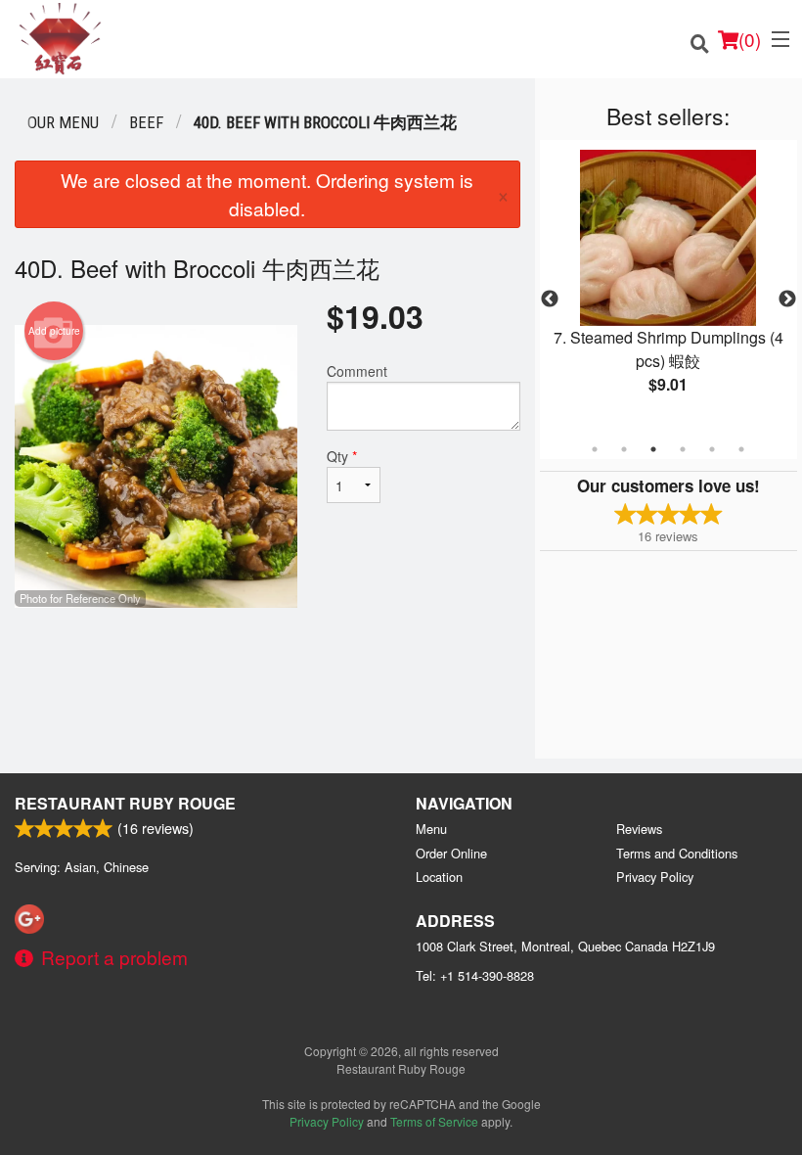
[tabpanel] (668, 288)
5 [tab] (712, 449)
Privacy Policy (654, 876)
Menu (431, 828)
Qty (342, 456)
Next (787, 299)
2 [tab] (624, 449)
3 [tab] (653, 449)
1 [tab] (594, 449)
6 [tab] (741, 449)
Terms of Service (434, 1121)
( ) (749, 38)
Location (439, 876)
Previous (549, 299)
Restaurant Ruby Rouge (125, 803)
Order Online (451, 853)
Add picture (54, 331)
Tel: (475, 975)
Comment (357, 371)
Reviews (639, 828)
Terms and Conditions (676, 853)
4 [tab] (682, 449)
